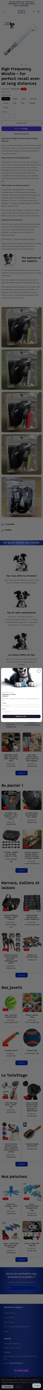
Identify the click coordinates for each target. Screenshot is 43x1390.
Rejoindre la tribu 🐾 (21, 716)
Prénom (4, 703)
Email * (4, 709)
